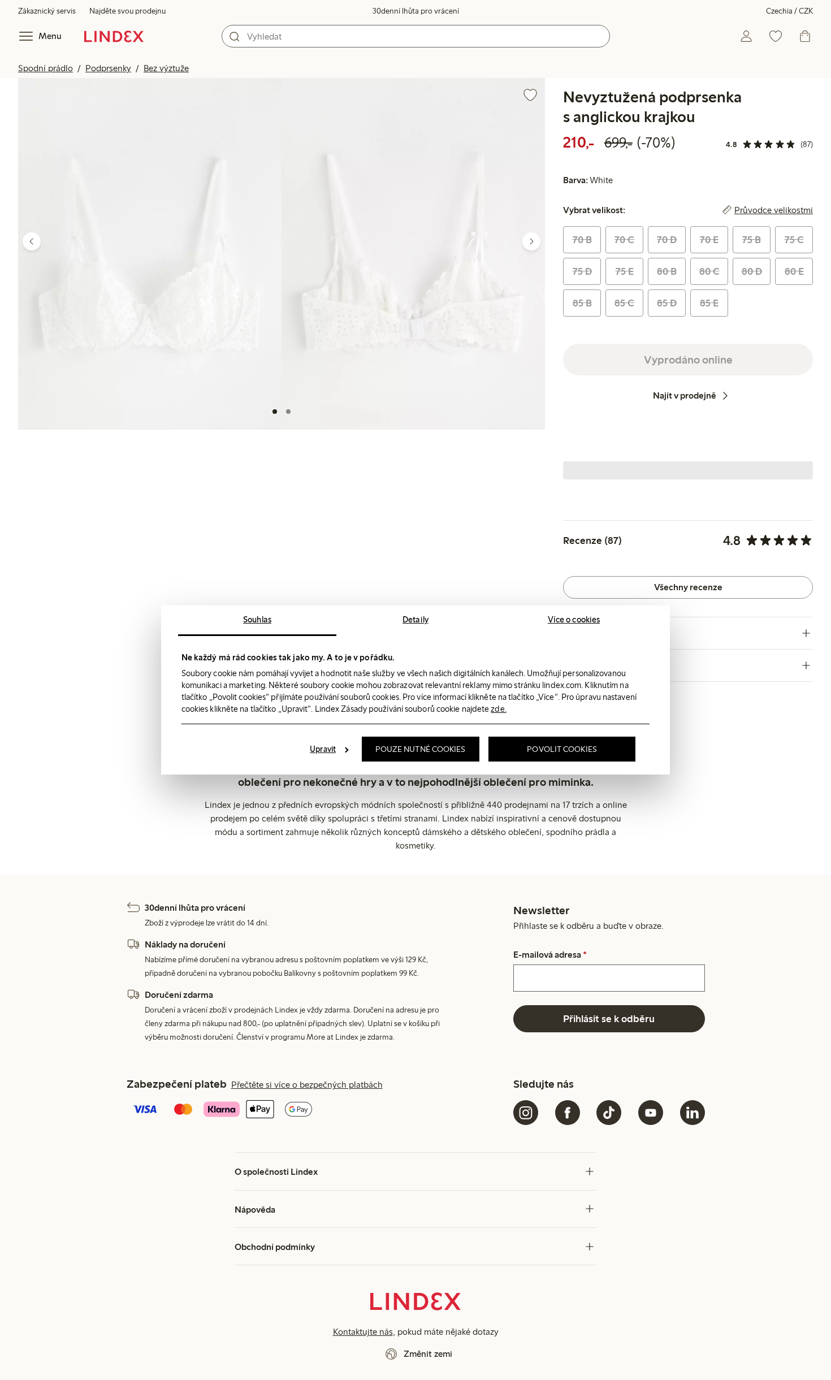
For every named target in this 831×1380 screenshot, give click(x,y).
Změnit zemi (428, 1353)
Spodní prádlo (45, 68)
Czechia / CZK (789, 11)
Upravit (323, 749)
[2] (288, 411)
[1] (275, 411)
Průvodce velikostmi (773, 210)
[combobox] (416, 36)
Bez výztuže (166, 68)
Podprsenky (108, 68)
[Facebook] (567, 1112)
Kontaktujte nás (363, 1331)
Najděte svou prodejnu (127, 11)
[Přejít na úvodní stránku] (114, 36)
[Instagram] (525, 1112)
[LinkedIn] (692, 1112)
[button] (150, 253)
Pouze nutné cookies (420, 749)
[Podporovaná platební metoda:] (318, 1110)
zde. (498, 709)
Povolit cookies (562, 749)
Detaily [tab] (415, 620)
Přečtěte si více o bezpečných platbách (307, 1084)
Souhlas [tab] (257, 620)
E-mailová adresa (550, 955)
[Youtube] (650, 1112)
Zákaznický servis (47, 11)
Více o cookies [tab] (574, 620)
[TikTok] (608, 1112)
